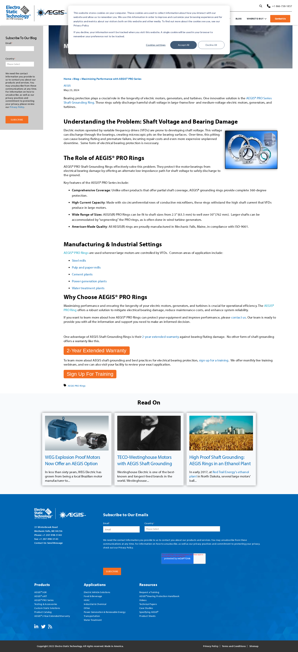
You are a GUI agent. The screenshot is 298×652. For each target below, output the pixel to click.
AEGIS (67, 85)
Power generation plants (89, 281)
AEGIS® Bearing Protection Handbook (159, 596)
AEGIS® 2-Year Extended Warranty (52, 616)
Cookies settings (156, 44)
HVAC (87, 600)
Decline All (211, 44)
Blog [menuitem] (239, 18)
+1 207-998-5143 (48, 538)
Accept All (183, 44)
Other (87, 608)
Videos (143, 600)
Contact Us (280, 18)
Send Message (55, 542)
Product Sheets (147, 616)
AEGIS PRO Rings (77, 385)
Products (42, 584)
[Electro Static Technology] (64, 512)
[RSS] (50, 627)
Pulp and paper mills (86, 267)
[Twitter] (43, 627)
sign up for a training (214, 360)
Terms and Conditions (234, 646)
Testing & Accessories (45, 604)
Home (67, 78)
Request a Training (149, 592)
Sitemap (253, 646)
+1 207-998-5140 (52, 535)
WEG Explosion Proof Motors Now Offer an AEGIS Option (72, 460)
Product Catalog (43, 612)
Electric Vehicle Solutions (97, 592)
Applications (95, 584)
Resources (148, 584)
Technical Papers (148, 604)
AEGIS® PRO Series (44, 600)
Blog (76, 78)
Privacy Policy (17, 107)
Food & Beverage (93, 596)
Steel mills (79, 260)
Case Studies (146, 608)
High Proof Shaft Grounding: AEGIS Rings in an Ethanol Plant (220, 460)
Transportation (92, 616)
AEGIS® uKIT (40, 596)
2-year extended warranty (160, 337)
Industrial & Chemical (95, 604)
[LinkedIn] (36, 627)
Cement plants (82, 274)
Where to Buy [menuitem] (255, 18)
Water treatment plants (88, 288)
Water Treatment (93, 619)
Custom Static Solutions (47, 608)
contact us (238, 317)
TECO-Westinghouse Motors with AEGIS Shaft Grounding (144, 460)
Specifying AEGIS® (148, 612)
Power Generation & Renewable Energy (105, 612)
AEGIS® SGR (40, 592)
